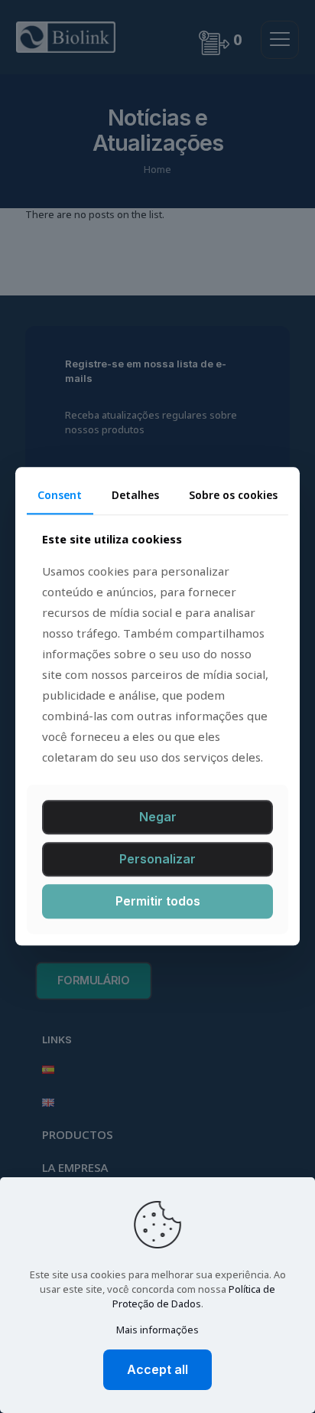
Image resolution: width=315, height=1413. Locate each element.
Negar (158, 816)
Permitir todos (157, 901)
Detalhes (135, 496)
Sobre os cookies (233, 496)
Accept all (157, 1369)
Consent (59, 496)
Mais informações (157, 1330)
